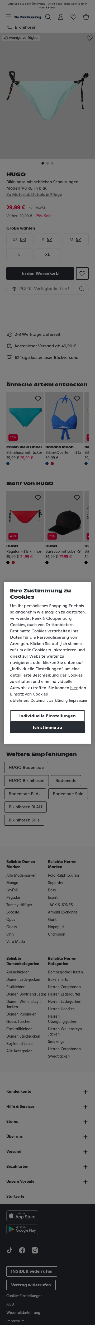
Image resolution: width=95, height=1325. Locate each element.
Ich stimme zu (47, 727)
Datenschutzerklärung (49, 701)
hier (74, 688)
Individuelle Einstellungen (47, 716)
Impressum (78, 701)
